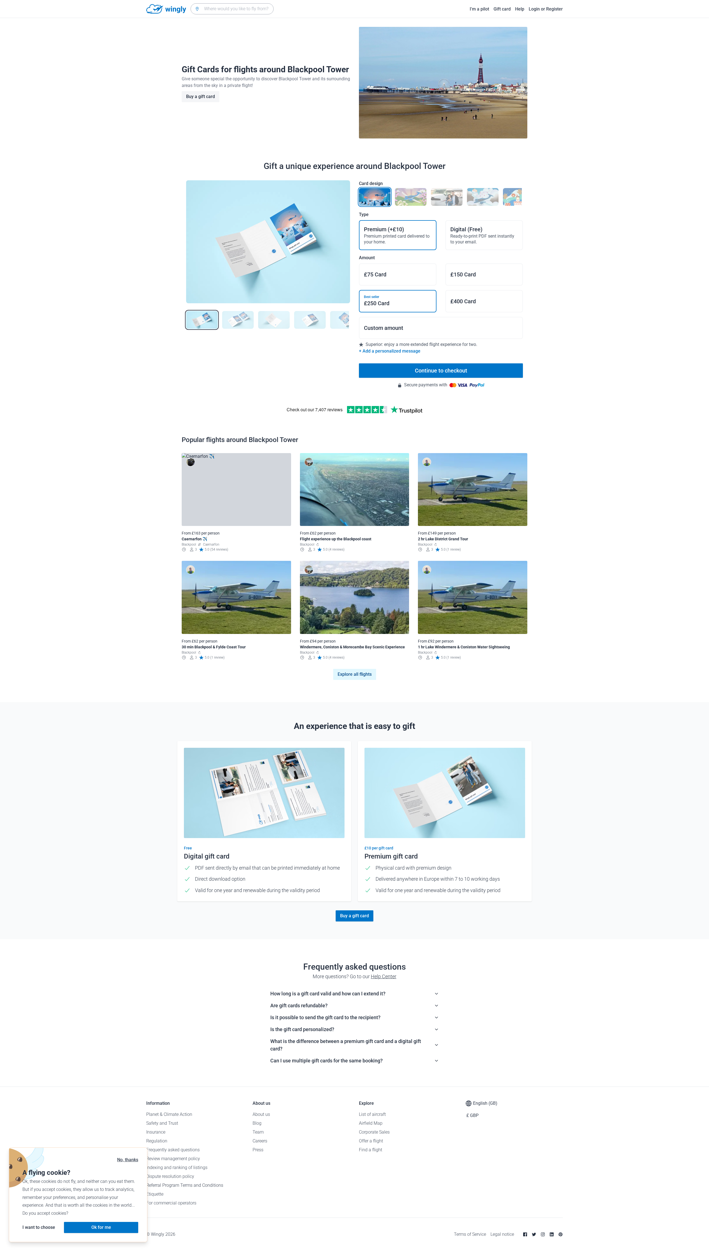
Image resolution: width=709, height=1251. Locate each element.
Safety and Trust (162, 1123)
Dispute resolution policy (170, 1176)
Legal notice (502, 1234)
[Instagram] (543, 1234)
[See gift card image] (202, 320)
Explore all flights (355, 674)
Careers (260, 1141)
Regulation (156, 1141)
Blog (257, 1123)
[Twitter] (534, 1234)
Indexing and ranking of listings (176, 1167)
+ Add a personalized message (389, 351)
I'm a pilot (479, 9)
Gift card (502, 9)
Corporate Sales (374, 1132)
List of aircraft (372, 1114)
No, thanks (127, 1159)
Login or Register (546, 9)
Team (258, 1132)
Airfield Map (370, 1123)
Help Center (383, 976)
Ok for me (101, 1227)
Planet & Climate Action (169, 1114)
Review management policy (173, 1158)
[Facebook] (525, 1234)
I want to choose (38, 1227)
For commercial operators (171, 1203)
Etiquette (154, 1194)
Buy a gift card (200, 96)
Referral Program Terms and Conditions (184, 1185)
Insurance (155, 1132)
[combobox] (232, 8)
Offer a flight (371, 1141)
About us (261, 1114)
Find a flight (370, 1149)
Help (519, 9)
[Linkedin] (551, 1234)
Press (258, 1149)
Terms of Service (470, 1234)
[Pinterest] (560, 1234)
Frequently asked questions (173, 1149)
